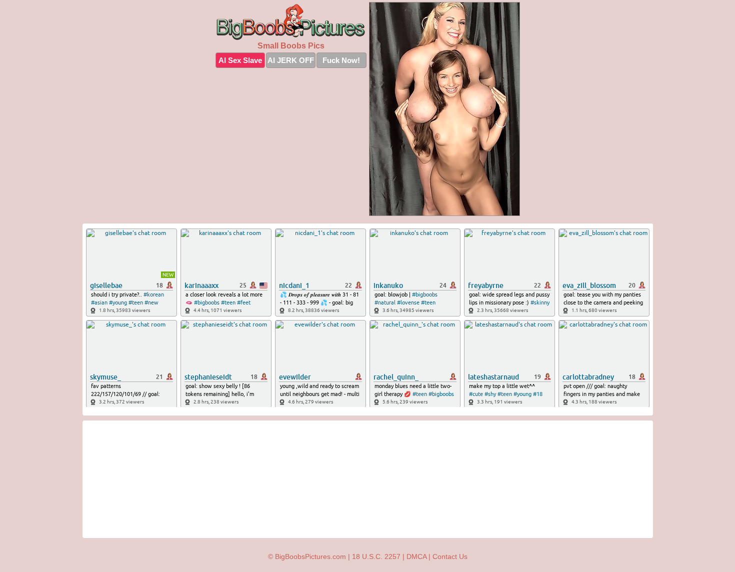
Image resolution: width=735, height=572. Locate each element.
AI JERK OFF (291, 60)
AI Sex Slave (240, 60)
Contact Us (450, 556)
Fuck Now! (341, 60)
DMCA (416, 556)
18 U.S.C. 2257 (376, 556)
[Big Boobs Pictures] (291, 22)
